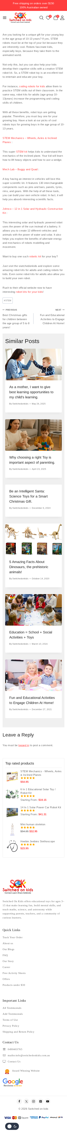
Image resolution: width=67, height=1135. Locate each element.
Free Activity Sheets (14, 973)
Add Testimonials (13, 1014)
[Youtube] (48, 1101)
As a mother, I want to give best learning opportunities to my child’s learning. (31, 392)
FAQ (5, 955)
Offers (6, 979)
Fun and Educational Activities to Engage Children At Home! (52, 317)
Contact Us (14, 1061)
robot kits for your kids (29, 291)
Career (6, 967)
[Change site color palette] (12, 1126)
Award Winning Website (26, 1070)
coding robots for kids (32, 86)
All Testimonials (12, 1008)
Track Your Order (13, 937)
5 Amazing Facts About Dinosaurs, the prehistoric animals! (28, 567)
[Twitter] (26, 1101)
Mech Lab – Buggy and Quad (20, 169)
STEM (7, 300)
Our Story (8, 961)
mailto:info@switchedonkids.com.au (29, 1055)
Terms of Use (10, 1019)
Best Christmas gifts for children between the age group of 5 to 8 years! (16, 319)
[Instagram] (33, 1101)
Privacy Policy (11, 1025)
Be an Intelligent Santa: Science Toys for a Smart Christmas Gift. (28, 496)
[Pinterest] (40, 1101)
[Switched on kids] (20, 17)
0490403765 (15, 1049)
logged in (23, 745)
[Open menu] (5, 18)
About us (8, 943)
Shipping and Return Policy (18, 1031)
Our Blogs (8, 949)
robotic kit (35, 256)
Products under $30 (14, 985)
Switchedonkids (20, 404)
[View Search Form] (41, 18)
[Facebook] (19, 1101)
